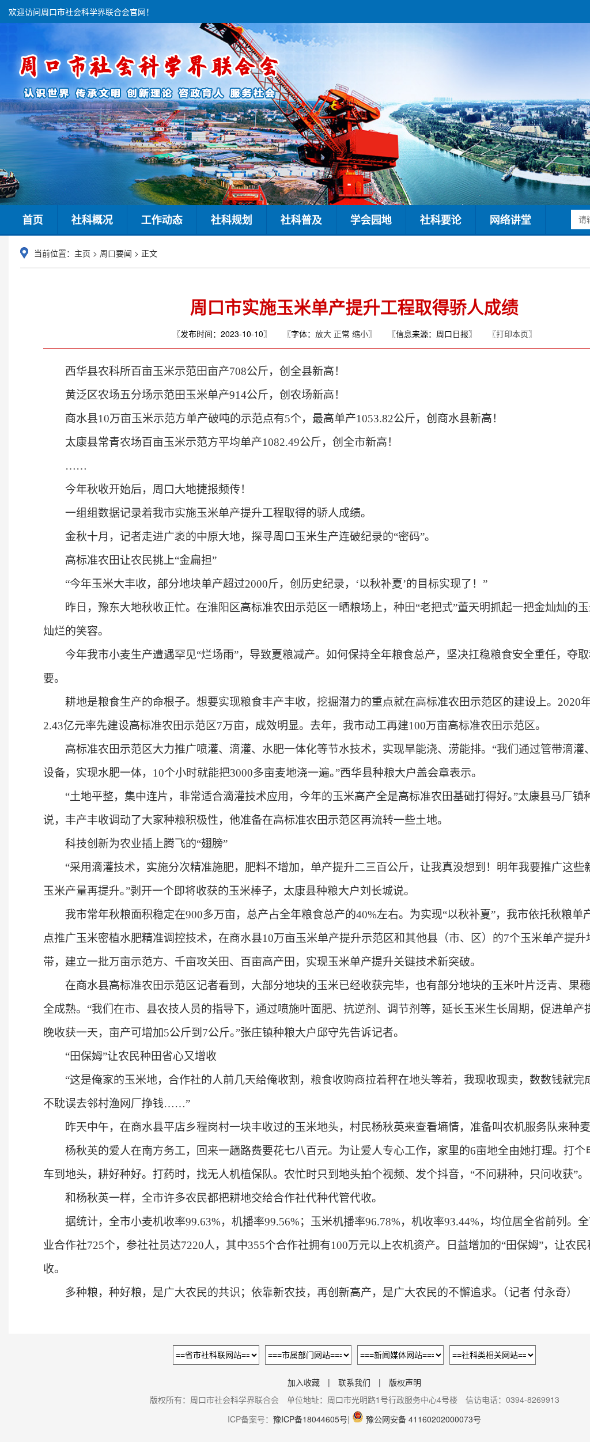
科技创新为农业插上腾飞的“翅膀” (135, 844)
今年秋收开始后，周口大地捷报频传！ (147, 489)
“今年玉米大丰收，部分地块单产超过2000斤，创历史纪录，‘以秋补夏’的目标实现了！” (265, 584)
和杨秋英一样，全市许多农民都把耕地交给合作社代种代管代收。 (213, 1198)
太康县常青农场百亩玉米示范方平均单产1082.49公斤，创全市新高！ (220, 442)
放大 (323, 333)
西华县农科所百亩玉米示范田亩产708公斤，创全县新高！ (194, 371)
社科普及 (301, 219)
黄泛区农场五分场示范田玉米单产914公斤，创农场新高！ (194, 395)
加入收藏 (304, 1382)
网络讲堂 (510, 219)
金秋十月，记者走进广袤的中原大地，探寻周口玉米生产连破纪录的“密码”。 (239, 537)
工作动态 (162, 219)
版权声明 (405, 1382)
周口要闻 (116, 253)
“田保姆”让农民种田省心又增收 (130, 1056)
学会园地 (371, 219)
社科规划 (231, 219)
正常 (342, 333)
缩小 (360, 333)
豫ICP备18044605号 (310, 1419)
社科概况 (92, 219)
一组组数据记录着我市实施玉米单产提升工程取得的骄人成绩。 (207, 513)
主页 (82, 253)
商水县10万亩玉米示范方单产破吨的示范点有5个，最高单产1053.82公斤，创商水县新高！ (273, 418)
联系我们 (354, 1382)
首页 (32, 219)
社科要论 (441, 219)
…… (65, 466)
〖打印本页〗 (512, 333)
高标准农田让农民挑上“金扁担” (130, 560)
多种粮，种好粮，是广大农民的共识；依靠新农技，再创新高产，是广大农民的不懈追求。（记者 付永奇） (310, 1292)
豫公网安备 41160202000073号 (422, 1419)
